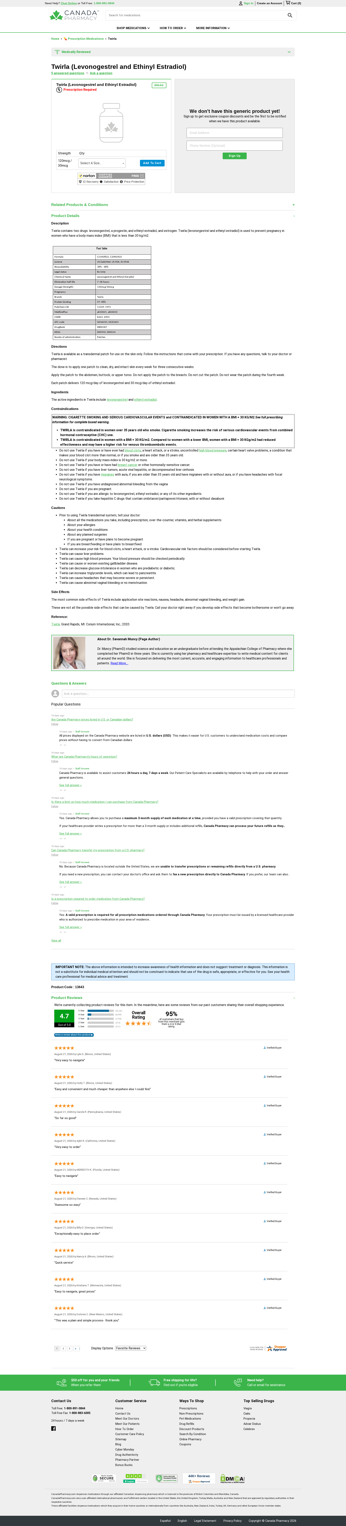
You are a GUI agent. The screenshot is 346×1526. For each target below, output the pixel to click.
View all (56, 940)
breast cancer (127, 465)
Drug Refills (186, 1424)
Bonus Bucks (124, 1465)
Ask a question (101, 73)
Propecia (249, 1418)
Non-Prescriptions (191, 1413)
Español (165, 1521)
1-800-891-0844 (74, 1408)
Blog (118, 1444)
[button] (111, 179)
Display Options (102, 1348)
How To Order (124, 1429)
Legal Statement (205, 1521)
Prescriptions (188, 1408)
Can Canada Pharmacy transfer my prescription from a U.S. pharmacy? (98, 850)
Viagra (247, 1408)
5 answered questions (67, 73)
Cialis (246, 1413)
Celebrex (249, 1429)
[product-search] (290, 15)
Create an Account (269, 3)
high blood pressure (212, 450)
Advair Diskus (252, 1424)
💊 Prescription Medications (84, 39)
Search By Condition (192, 1434)
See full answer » (70, 785)
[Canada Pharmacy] (74, 15)
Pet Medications (190, 1418)
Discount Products (191, 1429)
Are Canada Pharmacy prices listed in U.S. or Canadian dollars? (92, 719)
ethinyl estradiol (145, 400)
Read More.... (119, 663)
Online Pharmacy (190, 1439)
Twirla (55, 624)
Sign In (248, 3)
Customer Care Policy (129, 1434)
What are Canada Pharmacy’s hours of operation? (84, 756)
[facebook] (53, 1427)
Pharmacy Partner (127, 1460)
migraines (107, 474)
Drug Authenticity (126, 1455)
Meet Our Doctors (127, 1418)
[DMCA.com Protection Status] (232, 1478)
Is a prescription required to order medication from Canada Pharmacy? (98, 899)
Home (55, 39)
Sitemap (120, 1439)
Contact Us (122, 1413)
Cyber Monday (124, 1449)
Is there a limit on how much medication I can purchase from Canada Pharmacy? (104, 802)
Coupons (185, 1444)
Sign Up (234, 156)
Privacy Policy (232, 1521)
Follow (54, 724)
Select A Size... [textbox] (90, 163)
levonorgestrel (117, 400)
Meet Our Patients (127, 1424)
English (182, 1521)
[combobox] (102, 163)
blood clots (133, 450)
